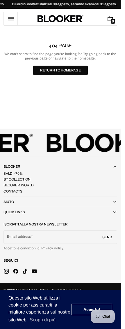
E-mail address (19, 237)
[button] (10, 18)
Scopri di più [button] (43, 319)
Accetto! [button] (91, 309)
